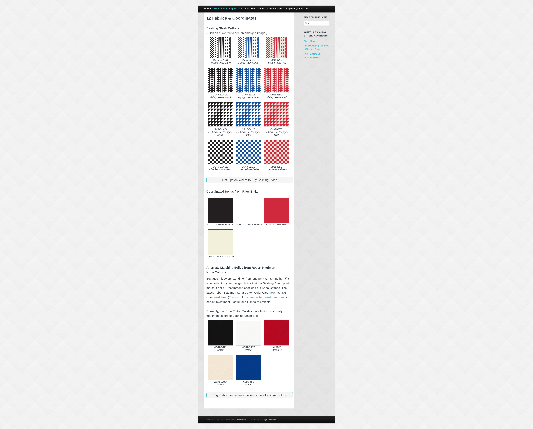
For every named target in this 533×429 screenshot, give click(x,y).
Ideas (261, 8)
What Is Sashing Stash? (228, 8)
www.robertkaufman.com (266, 297)
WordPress (241, 419)
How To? (250, 8)
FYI (307, 8)
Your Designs (275, 8)
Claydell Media (269, 419)
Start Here (309, 41)
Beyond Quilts (294, 8)
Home (207, 8)
